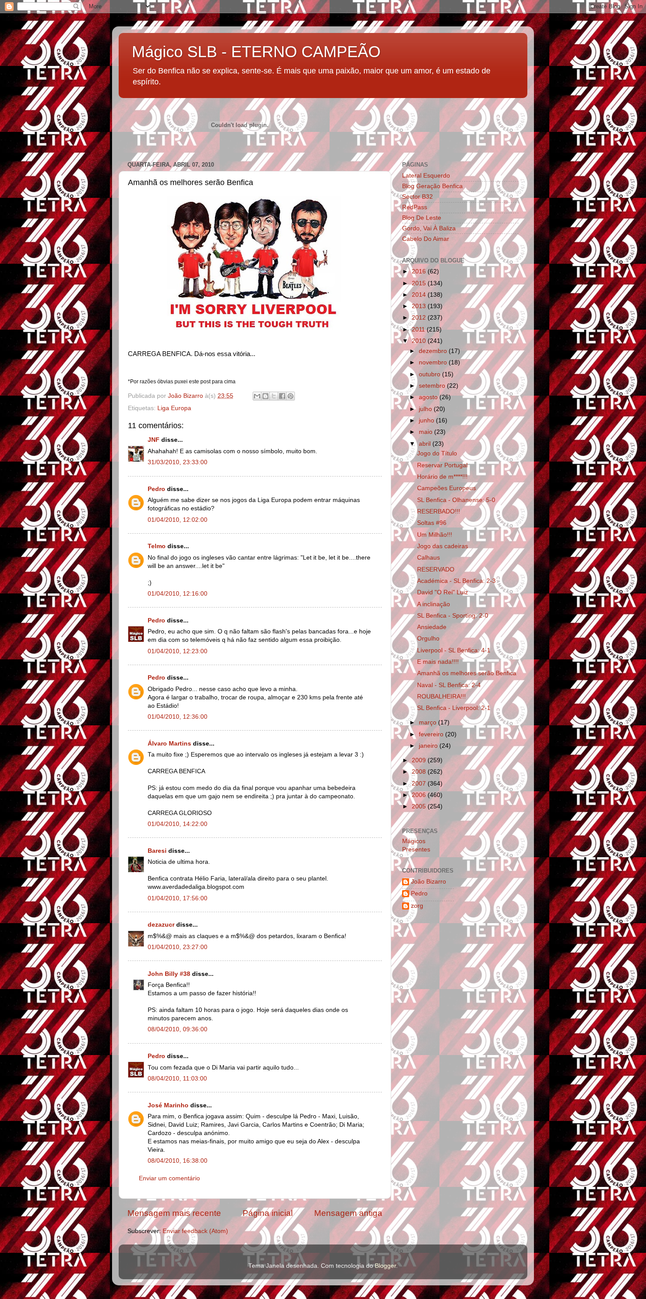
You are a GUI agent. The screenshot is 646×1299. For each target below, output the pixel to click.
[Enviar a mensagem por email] (257, 396)
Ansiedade (431, 627)
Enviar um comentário (169, 1178)
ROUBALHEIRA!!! (441, 696)
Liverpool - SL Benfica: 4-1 (453, 650)
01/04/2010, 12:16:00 (177, 593)
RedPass (414, 207)
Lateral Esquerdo (426, 175)
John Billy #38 (169, 974)
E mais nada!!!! (438, 662)
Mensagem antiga (348, 1213)
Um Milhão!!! (434, 534)
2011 (419, 329)
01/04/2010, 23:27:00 (177, 947)
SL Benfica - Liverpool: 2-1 (453, 708)
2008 (420, 771)
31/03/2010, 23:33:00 (177, 462)
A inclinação (433, 604)
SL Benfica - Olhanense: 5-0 (456, 500)
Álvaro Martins (169, 743)
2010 (420, 341)
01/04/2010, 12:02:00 (177, 520)
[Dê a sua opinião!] (265, 396)
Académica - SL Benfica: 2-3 (456, 581)
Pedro (156, 489)
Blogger (385, 1266)
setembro (433, 385)
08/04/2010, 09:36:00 (177, 1029)
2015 (420, 283)
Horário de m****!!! (442, 476)
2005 (420, 806)
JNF (154, 440)
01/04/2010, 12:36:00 (177, 716)
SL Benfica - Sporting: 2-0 (452, 615)
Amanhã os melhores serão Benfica (466, 673)
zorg (417, 905)
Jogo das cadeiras (442, 546)
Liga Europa (174, 408)
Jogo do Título (437, 453)
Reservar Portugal (442, 465)
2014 (420, 294)
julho (426, 409)
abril (425, 443)
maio (426, 432)
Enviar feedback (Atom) (195, 1231)
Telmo (157, 546)
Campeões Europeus (446, 488)
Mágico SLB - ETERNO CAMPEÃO (256, 52)
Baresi (157, 851)
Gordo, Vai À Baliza (429, 228)
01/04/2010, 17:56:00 (177, 898)
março (428, 722)
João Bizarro (428, 881)
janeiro (429, 745)
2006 (420, 795)
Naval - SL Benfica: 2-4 (449, 685)
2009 (420, 760)
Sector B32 (417, 196)
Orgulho (428, 638)
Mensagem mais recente (174, 1213)
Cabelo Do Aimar (425, 239)
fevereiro (432, 734)
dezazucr (161, 924)
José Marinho (168, 1105)
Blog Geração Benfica (432, 186)
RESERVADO (435, 569)
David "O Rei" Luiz (442, 592)
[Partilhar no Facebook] (282, 396)
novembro (434, 362)
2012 (420, 317)
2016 (420, 271)
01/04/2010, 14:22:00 (177, 824)
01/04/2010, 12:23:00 (177, 651)
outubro (430, 374)
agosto (429, 397)
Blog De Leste (421, 218)
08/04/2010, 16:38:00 (177, 1160)
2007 (420, 783)
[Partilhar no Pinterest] (290, 396)
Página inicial (268, 1213)
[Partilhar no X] (273, 396)
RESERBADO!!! (438, 511)
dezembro (434, 351)
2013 (420, 306)
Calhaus (428, 557)
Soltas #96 (431, 523)
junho (427, 420)
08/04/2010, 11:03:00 (177, 1078)
